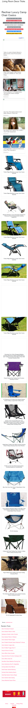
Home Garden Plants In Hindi (8, 631)
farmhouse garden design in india (14, 33)
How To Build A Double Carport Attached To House (13, 642)
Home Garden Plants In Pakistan (9, 637)
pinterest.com (9, 622)
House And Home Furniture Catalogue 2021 (12, 656)
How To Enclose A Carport (8, 628)
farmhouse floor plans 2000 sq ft (14, 18)
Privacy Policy (19, 703)
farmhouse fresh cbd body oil (14, 27)
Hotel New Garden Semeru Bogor (9, 675)
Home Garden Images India (8, 645)
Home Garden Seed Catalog (8, 677)
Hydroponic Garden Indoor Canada (10, 634)
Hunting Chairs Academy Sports (9, 672)
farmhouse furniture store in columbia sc (14, 25)
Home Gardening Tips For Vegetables (10, 664)
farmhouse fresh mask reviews (14, 31)
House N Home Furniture (7, 650)
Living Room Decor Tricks (13, 1)
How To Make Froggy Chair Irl (8, 647)
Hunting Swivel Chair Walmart (8, 666)
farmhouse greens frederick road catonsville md (14, 22)
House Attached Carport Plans (9, 680)
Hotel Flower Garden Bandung (9, 669)
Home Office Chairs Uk (7, 658)
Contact (12, 703)
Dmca (6, 703)
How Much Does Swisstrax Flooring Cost (11, 661)
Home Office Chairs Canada (8, 653)
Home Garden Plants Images (8, 639)
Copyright (14, 705)
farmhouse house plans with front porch (14, 29)
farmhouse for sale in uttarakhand (14, 20)
